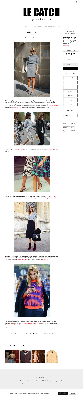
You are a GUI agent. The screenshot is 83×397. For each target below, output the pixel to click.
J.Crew (64, 128)
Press (40, 27)
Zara (64, 130)
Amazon (64, 123)
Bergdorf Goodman (66, 126)
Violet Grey (65, 124)
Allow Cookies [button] (62, 393)
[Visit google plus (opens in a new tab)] (33, 333)
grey (8, 257)
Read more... (66, 45)
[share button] (77, 2)
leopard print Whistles (37, 198)
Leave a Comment (14, 333)
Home (26, 27)
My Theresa (73, 123)
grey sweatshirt (50, 149)
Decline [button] (73, 393)
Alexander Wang (17, 107)
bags (70, 83)
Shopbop (65, 127)
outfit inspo (32, 32)
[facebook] (72, 54)
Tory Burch (37, 323)
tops (70, 104)
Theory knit (17, 324)
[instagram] (66, 54)
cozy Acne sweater (53, 105)
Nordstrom (72, 126)
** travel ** (70, 78)
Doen (71, 131)
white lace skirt (19, 149)
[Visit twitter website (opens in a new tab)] (27, 333)
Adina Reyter (65, 131)
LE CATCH (41, 12)
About (33, 27)
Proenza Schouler (27, 323)
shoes (70, 100)
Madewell (72, 128)
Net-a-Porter (73, 124)
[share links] (73, 2)
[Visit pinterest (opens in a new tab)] (36, 333)
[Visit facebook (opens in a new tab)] (30, 333)
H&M (72, 127)
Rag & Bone (45, 259)
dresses (70, 87)
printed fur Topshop (52, 198)
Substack (56, 27)
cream (12, 257)
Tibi (47, 107)
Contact (48, 27)
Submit (70, 68)
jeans (70, 91)
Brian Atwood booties (22, 259)
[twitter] (74, 54)
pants (70, 96)
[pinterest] (69, 54)
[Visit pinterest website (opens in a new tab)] (11, 45)
